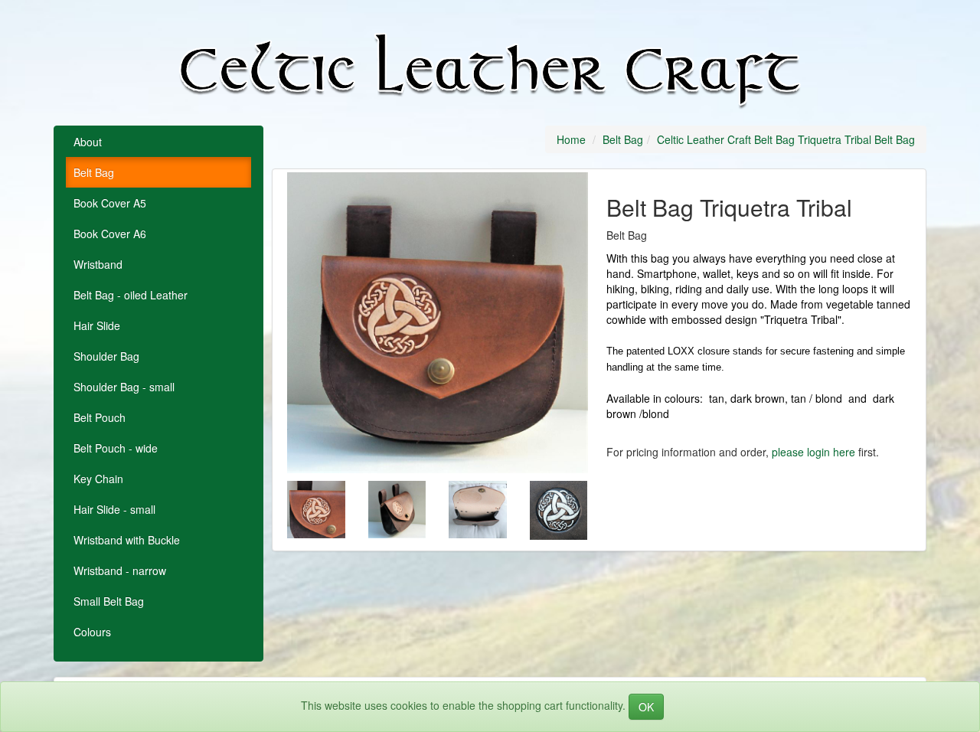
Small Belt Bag (109, 601)
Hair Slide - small (114, 509)
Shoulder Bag (106, 356)
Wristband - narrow (120, 570)
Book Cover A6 (110, 233)
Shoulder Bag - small (124, 386)
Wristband (98, 264)
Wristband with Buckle (127, 539)
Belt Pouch (100, 417)
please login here (813, 451)
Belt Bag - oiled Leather (131, 294)
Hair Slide (97, 325)
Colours (92, 631)
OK (646, 706)
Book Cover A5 (110, 203)
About (88, 141)
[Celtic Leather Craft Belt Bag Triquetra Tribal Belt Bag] (437, 322)
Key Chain (98, 478)
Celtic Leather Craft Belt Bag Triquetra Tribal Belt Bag (786, 139)
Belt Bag (94, 172)
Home (571, 139)
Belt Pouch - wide (116, 448)
